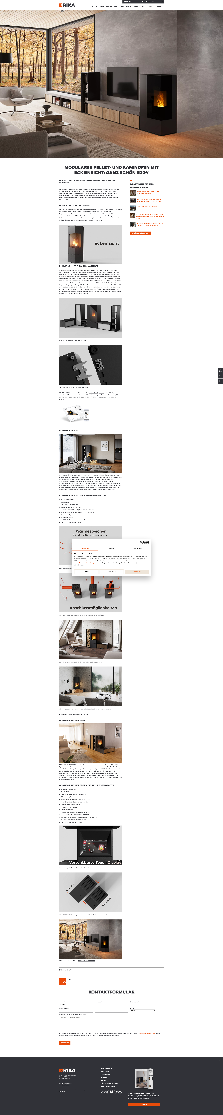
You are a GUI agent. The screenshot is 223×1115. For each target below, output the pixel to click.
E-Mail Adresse (64, 1008)
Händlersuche (107, 1068)
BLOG (144, 6)
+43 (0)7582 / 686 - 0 (66, 1083)
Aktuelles (74, 970)
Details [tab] (111, 548)
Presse (103, 1080)
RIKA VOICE (103, 777)
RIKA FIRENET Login (108, 1086)
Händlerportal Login (109, 1083)
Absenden (65, 1043)
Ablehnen (86, 571)
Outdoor (93, 6)
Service (137, 6)
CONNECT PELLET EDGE (67, 765)
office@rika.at (65, 1085)
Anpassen (110, 571)
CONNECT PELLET (79, 195)
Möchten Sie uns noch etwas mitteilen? (72, 1015)
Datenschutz (106, 1074)
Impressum (105, 1071)
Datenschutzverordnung (146, 1033)
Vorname (98, 1002)
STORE (151, 6)
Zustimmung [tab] (85, 548)
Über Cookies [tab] (137, 548)
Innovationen (111, 6)
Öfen (102, 6)
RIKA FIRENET (96, 775)
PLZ (96, 1008)
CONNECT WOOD (78, 198)
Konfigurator (125, 6)
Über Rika (160, 6)
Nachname (134, 1002)
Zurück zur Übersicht (140, 233)
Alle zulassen (136, 571)
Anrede (62, 1002)
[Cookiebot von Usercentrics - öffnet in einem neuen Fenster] (141, 542)
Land (132, 1008)
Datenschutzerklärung (86, 563)
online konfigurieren (96, 393)
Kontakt (104, 1077)
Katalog (127, 2)
